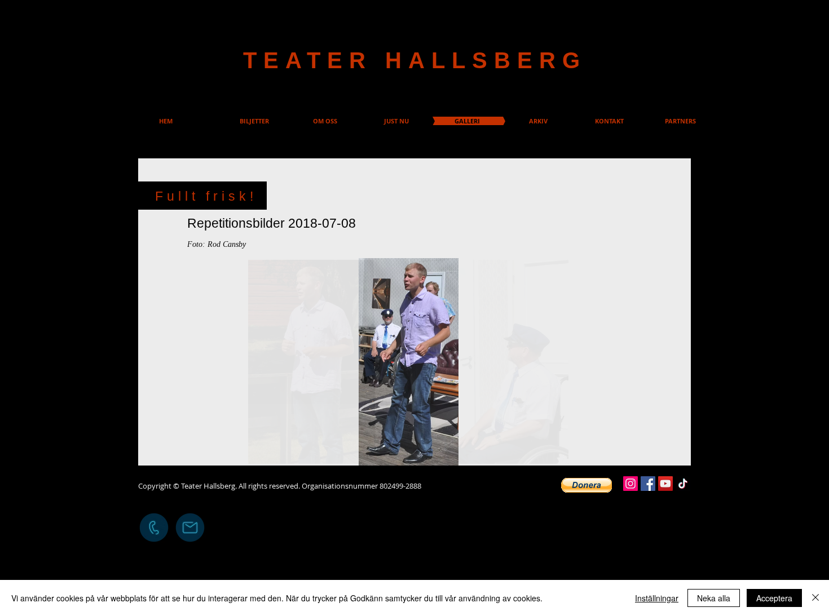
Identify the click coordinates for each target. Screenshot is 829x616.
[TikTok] (683, 483)
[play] (538, 267)
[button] (408, 362)
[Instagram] (630, 483)
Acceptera (774, 598)
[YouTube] (665, 483)
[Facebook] (648, 483)
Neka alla (713, 598)
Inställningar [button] (656, 598)
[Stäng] (815, 598)
